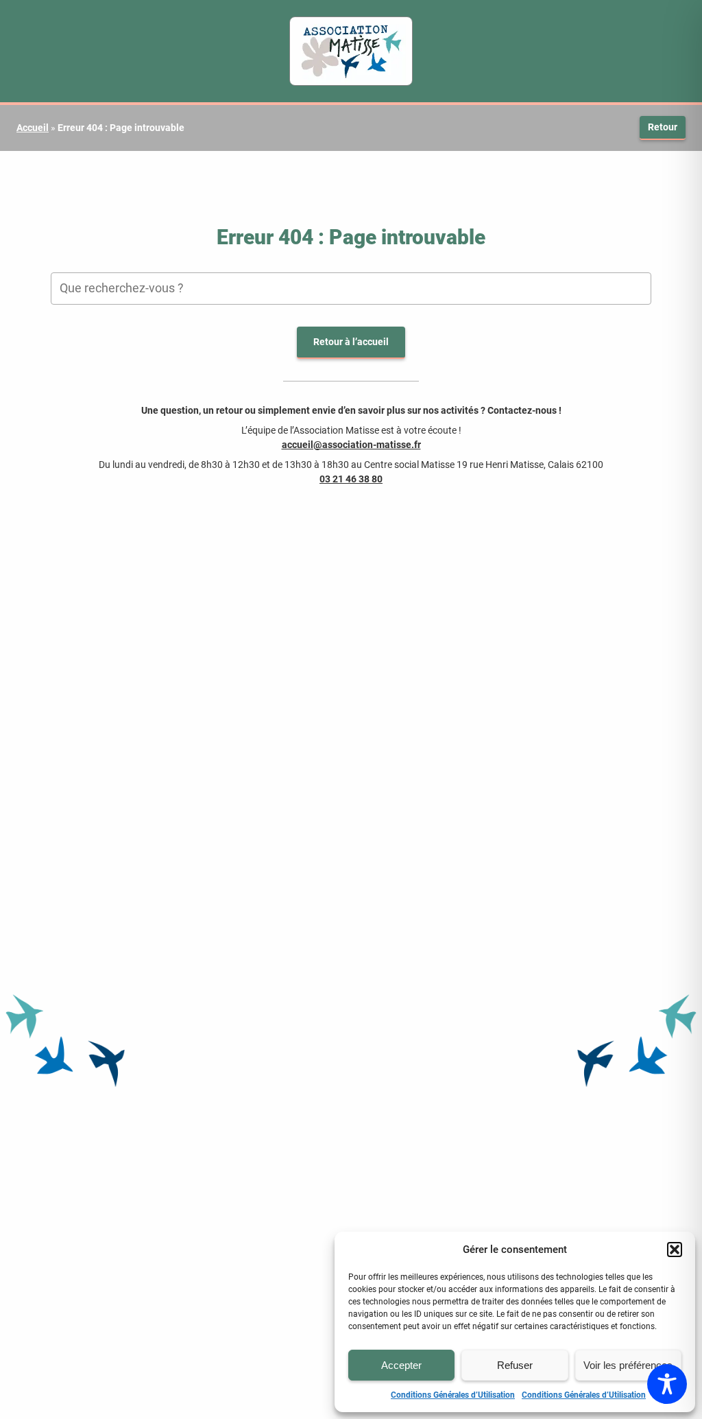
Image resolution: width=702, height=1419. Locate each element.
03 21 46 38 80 (351, 478)
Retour (662, 126)
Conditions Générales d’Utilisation (453, 1395)
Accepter (401, 1365)
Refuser (515, 1365)
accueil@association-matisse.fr (351, 444)
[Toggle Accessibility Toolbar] (667, 1384)
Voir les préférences (628, 1365)
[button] (674, 1249)
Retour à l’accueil (351, 341)
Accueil (32, 127)
